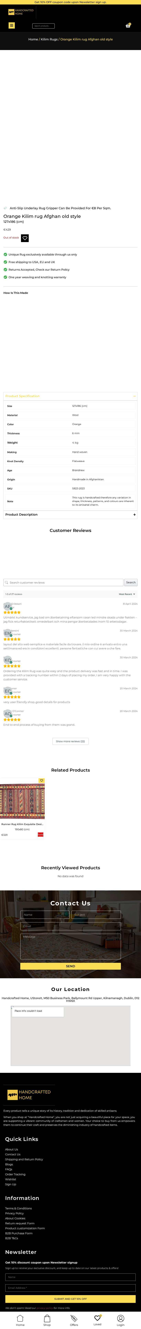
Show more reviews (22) (70, 741)
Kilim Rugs (49, 39)
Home (33, 39)
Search (131, 582)
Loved (97, 1324)
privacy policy (45, 1308)
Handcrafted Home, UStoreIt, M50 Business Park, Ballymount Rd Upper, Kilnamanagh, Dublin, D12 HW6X (70, 999)
